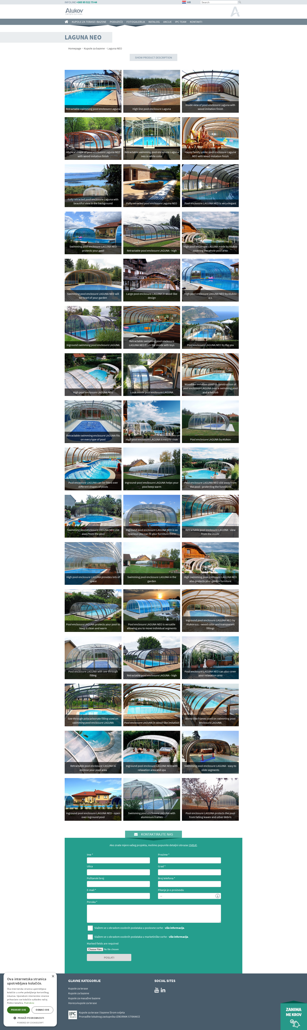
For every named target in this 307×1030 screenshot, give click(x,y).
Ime (89, 854)
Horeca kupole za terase (82, 1003)
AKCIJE (167, 21)
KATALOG (154, 21)
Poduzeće (116, 21)
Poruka (91, 902)
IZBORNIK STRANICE (128, 1016)
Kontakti (196, 21)
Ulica (90, 866)
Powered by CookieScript (30, 1022)
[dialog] (30, 999)
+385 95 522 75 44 (86, 2)
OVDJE (193, 845)
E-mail (90, 890)
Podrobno (29, 1002)
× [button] (53, 976)
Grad (161, 866)
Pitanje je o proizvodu (171, 890)
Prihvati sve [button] (18, 1009)
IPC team (180, 21)
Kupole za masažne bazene (84, 998)
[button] (30, 1018)
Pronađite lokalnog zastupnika (97, 1016)
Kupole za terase (78, 988)
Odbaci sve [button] (42, 1009)
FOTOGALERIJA (135, 21)
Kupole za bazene (94, 48)
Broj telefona (165, 878)
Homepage (74, 48)
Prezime (163, 854)
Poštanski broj (95, 878)
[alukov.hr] (67, 22)
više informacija (174, 928)
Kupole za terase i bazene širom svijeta (102, 1012)
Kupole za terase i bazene (89, 21)
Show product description (153, 57)
